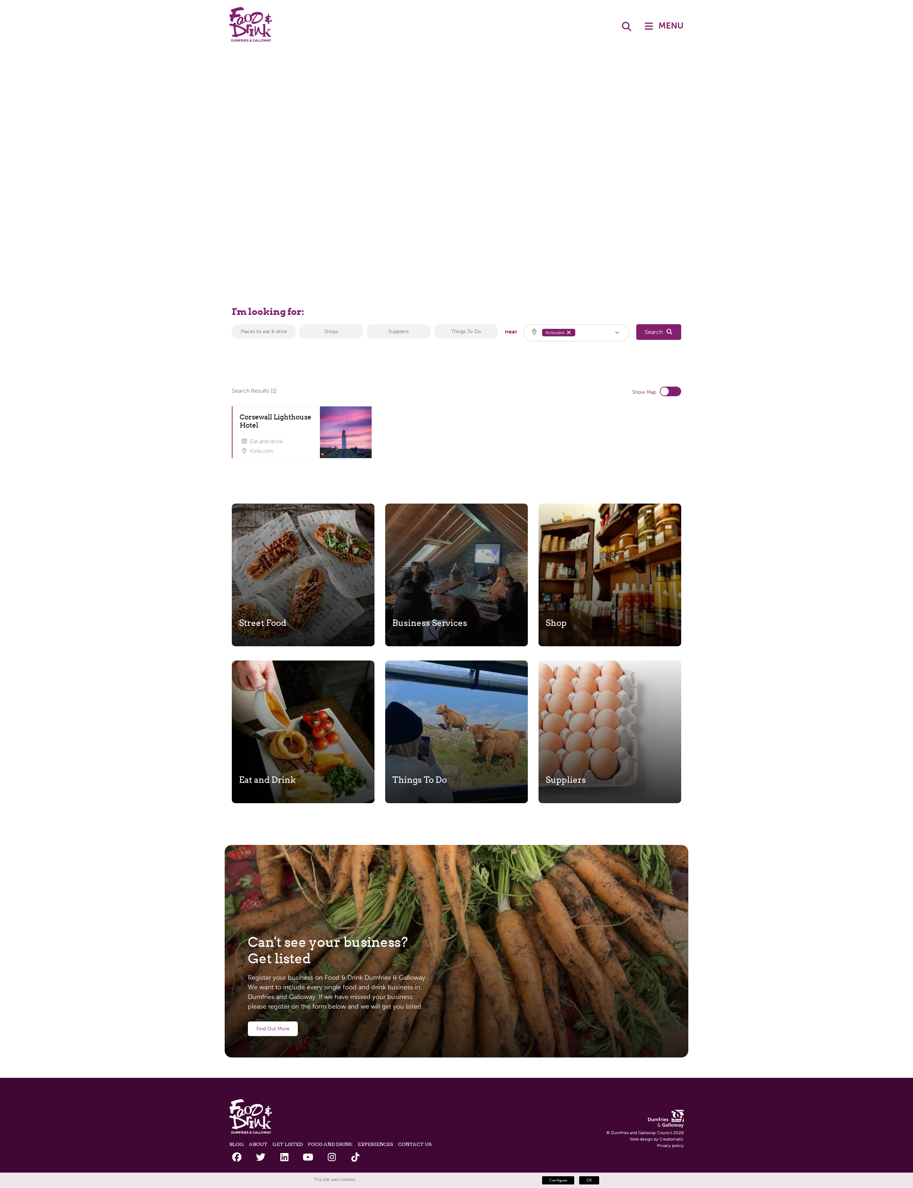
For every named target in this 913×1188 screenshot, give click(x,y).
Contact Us (415, 1144)
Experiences (375, 1144)
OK (589, 1180)
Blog (236, 1144)
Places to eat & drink (264, 331)
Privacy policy (670, 1145)
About (258, 1144)
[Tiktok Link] (355, 1157)
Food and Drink (330, 1144)
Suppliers (398, 331)
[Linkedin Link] (284, 1157)
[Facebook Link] (237, 1157)
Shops (331, 331)
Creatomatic (671, 1139)
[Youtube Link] (308, 1157)
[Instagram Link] (332, 1157)
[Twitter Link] (260, 1157)
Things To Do (466, 331)
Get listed (287, 1144)
